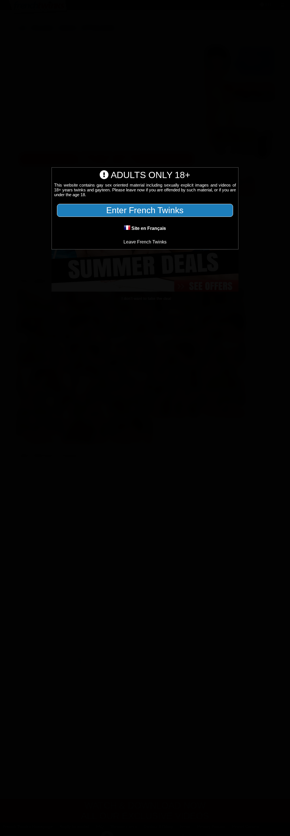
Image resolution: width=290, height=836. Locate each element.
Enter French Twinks (145, 210)
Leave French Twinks (145, 242)
